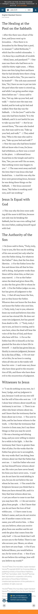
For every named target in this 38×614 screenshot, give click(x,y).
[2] (29, 48)
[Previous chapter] (4, 605)
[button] (36, 4)
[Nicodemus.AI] (4, 600)
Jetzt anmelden (22, 5)
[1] (13, 48)
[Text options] (35, 10)
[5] (12, 259)
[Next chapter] (33, 605)
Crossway (7, 17)
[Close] (29, 595)
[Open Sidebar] (19, 612)
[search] (17, 10)
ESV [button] (29, 10)
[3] (28, 59)
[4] (24, 112)
